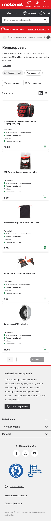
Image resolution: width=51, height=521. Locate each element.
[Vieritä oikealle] (48, 37)
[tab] (29, 12)
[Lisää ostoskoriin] (44, 146)
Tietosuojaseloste (13, 503)
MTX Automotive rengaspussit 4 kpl (20, 172)
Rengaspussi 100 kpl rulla (16, 324)
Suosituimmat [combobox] (14, 83)
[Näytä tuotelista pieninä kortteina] (41, 93)
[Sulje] (48, 29)
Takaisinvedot (17, 486)
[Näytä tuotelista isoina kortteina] (35, 93)
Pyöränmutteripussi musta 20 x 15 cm (21, 222)
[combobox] (22, 20)
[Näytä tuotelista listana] (46, 93)
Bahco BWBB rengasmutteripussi (19, 273)
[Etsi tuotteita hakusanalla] (45, 20)
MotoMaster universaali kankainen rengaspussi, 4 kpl (20, 122)
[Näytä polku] (4, 37)
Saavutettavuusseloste (16, 495)
